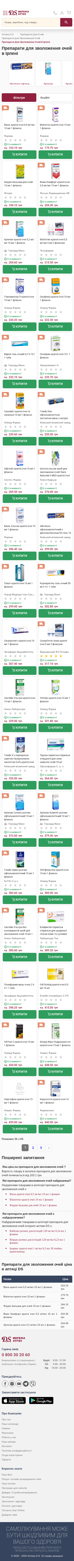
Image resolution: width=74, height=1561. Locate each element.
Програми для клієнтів (14, 1488)
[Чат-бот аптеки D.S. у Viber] (32, 1383)
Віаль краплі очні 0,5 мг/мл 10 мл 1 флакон (35, 1194)
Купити (21, 154)
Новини (6, 1428)
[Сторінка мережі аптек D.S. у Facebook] (5, 1383)
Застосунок (8, 1497)
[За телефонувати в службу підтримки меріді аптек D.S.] (55, 14)
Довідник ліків (9, 1514)
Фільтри (19, 97)
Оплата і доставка (12, 1505)
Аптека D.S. (8, 34)
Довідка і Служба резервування (19, 1492)
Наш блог (7, 1474)
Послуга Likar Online (13, 1510)
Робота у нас (9, 1437)
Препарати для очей (32, 34)
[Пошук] (66, 22)
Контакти (7, 1446)
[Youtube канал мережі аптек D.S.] (18, 1383)
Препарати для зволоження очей (21, 38)
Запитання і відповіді (13, 1501)
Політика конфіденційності (16, 1450)
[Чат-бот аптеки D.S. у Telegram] (25, 1383)
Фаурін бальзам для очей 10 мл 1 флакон (33, 1205)
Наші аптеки (8, 1483)
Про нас (6, 1419)
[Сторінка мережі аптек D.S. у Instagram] (12, 1383)
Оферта (6, 1459)
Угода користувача (12, 1455)
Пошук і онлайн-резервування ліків (21, 1479)
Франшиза (7, 1432)
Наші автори (9, 1441)
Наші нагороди (10, 1424)
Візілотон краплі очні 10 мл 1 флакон (31, 1199)
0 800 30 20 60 (16, 1355)
